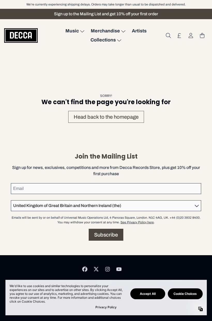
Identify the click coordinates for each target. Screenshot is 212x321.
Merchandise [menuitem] (105, 30)
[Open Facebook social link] (84, 269)
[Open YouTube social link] (119, 269)
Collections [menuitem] (103, 39)
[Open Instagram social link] (107, 269)
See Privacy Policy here (137, 222)
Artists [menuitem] (139, 30)
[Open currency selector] (179, 35)
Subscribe (106, 235)
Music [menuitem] (72, 30)
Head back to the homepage (106, 117)
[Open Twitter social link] (96, 269)
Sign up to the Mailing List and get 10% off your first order (106, 14)
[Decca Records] (21, 35)
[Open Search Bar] (168, 35)
